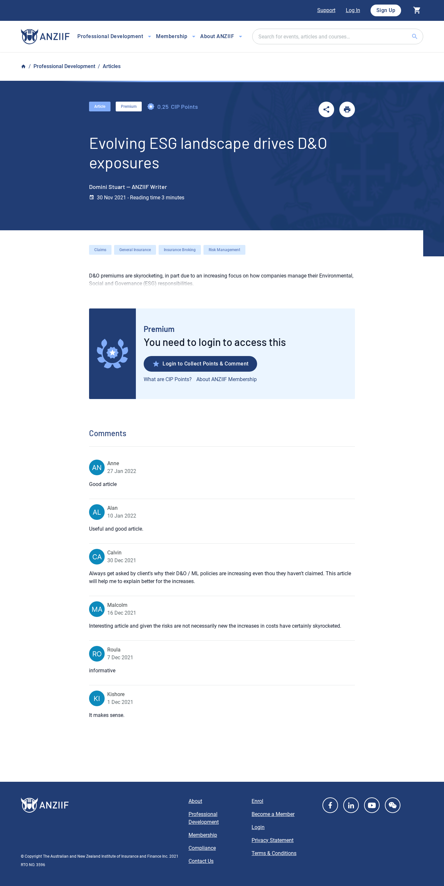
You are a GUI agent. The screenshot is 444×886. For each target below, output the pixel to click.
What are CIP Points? (168, 379)
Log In (353, 10)
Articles (112, 66)
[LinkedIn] (351, 805)
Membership (203, 835)
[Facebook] (330, 805)
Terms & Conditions (274, 853)
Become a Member (273, 814)
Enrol (257, 801)
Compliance (202, 848)
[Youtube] (372, 805)
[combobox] (337, 36)
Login (258, 827)
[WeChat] (392, 805)
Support (326, 10)
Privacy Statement (273, 840)
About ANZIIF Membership (226, 379)
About (195, 801)
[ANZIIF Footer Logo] (101, 805)
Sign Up (386, 10)
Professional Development (64, 66)
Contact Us (201, 861)
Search (422, 36)
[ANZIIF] (45, 37)
